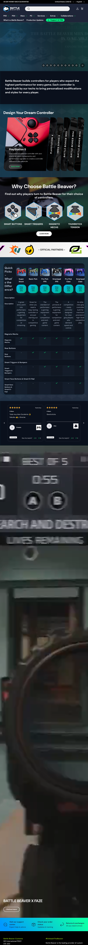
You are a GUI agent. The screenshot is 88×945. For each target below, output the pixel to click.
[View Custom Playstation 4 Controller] (38, 427)
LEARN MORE (44, 234)
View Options (21, 289)
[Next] (83, 423)
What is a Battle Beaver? (13, 20)
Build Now (15, 166)
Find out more (11, 909)
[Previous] (4, 423)
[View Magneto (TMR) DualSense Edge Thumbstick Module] (75, 426)
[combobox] (47, 8)
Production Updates (35, 20)
